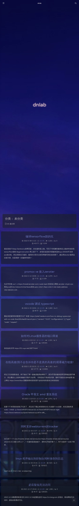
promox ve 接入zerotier (39, 271)
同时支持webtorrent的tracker (39, 426)
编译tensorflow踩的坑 (39, 236)
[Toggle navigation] (75, 3)
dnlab (39, 3)
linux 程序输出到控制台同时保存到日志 (39, 458)
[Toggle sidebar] (3, 3)
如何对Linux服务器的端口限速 (39, 336)
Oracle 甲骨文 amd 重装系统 (39, 394)
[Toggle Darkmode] (74, 500)
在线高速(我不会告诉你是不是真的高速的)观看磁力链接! (40, 362)
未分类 (42, 241)
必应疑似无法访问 (39, 484)
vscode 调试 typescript (39, 303)
